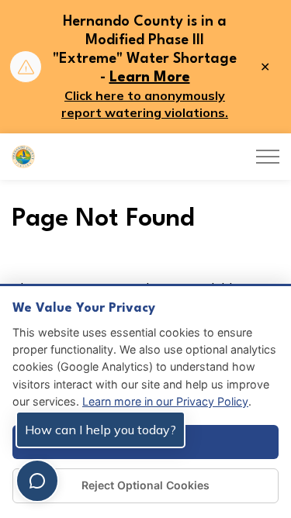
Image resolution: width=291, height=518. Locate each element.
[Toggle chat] (37, 480)
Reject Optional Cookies (145, 485)
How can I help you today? (100, 429)
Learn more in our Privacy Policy (165, 401)
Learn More (149, 78)
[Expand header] (267, 156)
